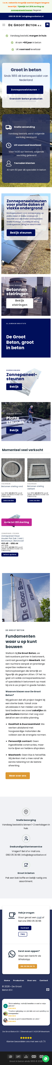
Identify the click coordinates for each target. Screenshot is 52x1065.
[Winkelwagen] (47, 25)
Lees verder (8, 500)
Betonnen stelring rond (12, 486)
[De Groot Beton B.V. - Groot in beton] (25, 25)
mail (39, 917)
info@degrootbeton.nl (33, 16)
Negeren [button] (37, 10)
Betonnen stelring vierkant (35, 487)
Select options (10, 554)
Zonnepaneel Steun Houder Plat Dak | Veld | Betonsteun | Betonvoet (12, 538)
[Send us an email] (47, 989)
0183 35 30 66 (15, 16)
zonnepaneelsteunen (21, 10)
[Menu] (3, 24)
